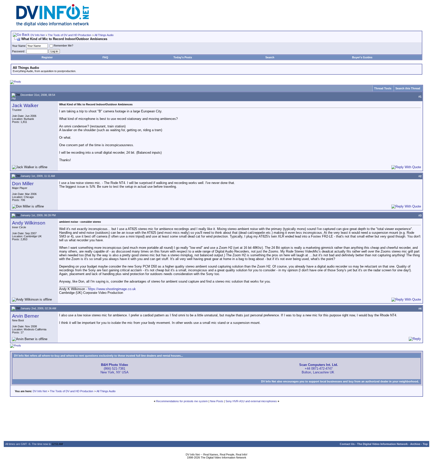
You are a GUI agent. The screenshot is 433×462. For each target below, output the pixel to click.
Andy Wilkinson (28, 222)
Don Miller (23, 183)
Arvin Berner (25, 316)
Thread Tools (382, 88)
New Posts (216, 401)
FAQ (105, 57)
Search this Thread (407, 88)
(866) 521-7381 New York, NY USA (114, 368)
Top (425, 443)
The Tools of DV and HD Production (69, 35)
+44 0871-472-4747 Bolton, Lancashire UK (318, 368)
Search (269, 57)
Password (18, 51)
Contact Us (347, 443)
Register (47, 57)
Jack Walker (25, 105)
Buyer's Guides (362, 57)
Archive (415, 443)
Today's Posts (182, 57)
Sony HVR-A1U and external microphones (251, 401)
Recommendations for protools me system (182, 401)
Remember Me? (63, 45)
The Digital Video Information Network (382, 443)
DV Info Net (38, 35)
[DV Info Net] (52, 25)
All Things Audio (104, 35)
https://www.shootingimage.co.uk (112, 289)
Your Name (19, 45)
